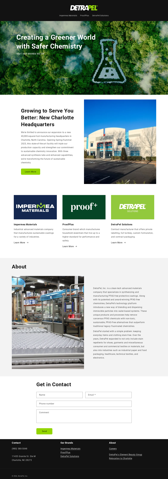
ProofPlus (65, 452)
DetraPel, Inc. (23, 476)
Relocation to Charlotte (120, 458)
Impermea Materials (70, 448)
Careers (113, 448)
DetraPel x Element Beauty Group (125, 454)
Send (44, 431)
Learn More (30, 171)
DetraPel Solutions (70, 456)
